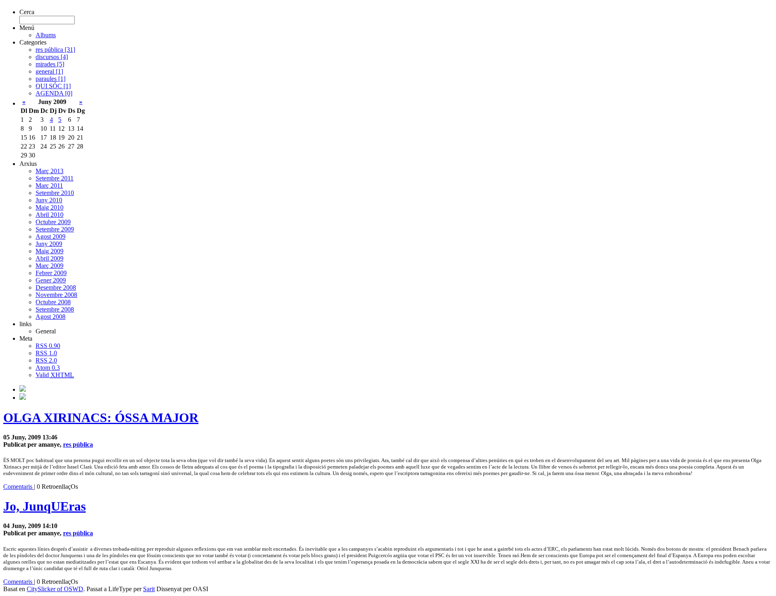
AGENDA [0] (54, 93)
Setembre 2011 (55, 178)
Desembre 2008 (56, 287)
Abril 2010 (49, 214)
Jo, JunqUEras (44, 506)
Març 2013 (49, 171)
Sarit (149, 588)
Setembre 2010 (55, 192)
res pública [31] (55, 49)
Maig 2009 (49, 251)
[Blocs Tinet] (22, 389)
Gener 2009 (51, 280)
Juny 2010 (49, 200)
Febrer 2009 (51, 272)
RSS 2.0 (46, 360)
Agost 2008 (50, 316)
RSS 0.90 (48, 345)
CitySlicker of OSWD (55, 588)
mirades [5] (50, 64)
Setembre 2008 (55, 309)
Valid (55, 374)
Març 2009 (49, 265)
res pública (78, 444)
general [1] (49, 71)
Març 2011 (49, 185)
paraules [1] (50, 78)
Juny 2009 (49, 243)
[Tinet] (22, 397)
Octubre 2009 (53, 221)
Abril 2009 (49, 258)
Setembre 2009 (55, 229)
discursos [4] (52, 56)
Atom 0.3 (48, 367)
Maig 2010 (49, 207)
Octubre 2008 (53, 302)
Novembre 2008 (56, 294)
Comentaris (18, 486)
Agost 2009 (50, 236)
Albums (46, 35)
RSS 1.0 (46, 353)
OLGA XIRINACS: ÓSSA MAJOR (100, 417)
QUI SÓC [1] (53, 86)
